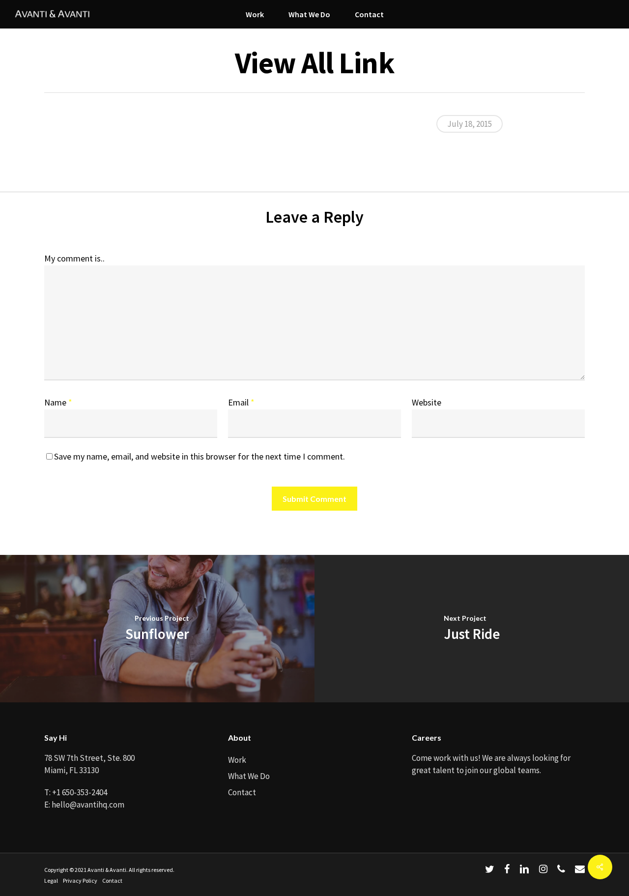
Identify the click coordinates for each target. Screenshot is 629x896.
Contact (242, 792)
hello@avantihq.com (88, 804)
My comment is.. (74, 258)
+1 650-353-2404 (79, 792)
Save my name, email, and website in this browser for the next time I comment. (199, 456)
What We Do (249, 776)
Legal (51, 880)
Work (237, 759)
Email (241, 402)
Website (426, 402)
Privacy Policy (80, 880)
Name (58, 402)
